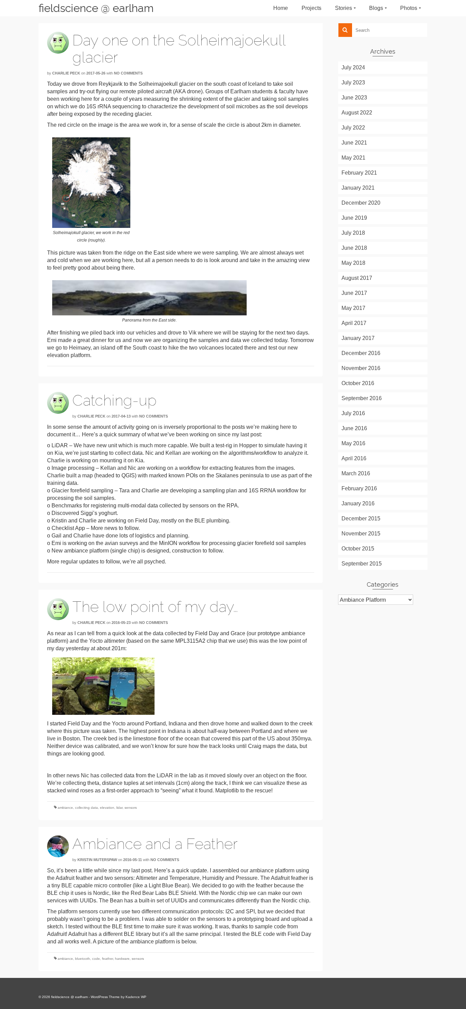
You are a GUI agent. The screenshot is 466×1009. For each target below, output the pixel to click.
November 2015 (360, 533)
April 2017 (353, 323)
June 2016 (354, 428)
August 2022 (356, 112)
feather (107, 958)
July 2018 (353, 233)
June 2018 (354, 248)
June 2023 (354, 97)
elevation (107, 807)
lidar (119, 807)
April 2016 (353, 458)
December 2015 (360, 518)
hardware (122, 958)
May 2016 (353, 443)
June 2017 (354, 293)
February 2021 (359, 173)
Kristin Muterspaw (97, 860)
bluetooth (82, 958)
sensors (131, 807)
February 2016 (359, 488)
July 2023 (353, 82)
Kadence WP (136, 997)
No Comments (128, 73)
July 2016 (353, 413)
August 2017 (356, 278)
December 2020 (360, 203)
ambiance (65, 807)
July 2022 (353, 128)
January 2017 (358, 338)
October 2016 (357, 383)
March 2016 (355, 473)
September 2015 (361, 564)
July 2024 (353, 67)
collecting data (86, 807)
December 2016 (360, 353)
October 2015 (357, 548)
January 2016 (358, 503)
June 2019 (354, 218)
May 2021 (353, 158)
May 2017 (353, 308)
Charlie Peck (66, 73)
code (96, 958)
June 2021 (354, 143)
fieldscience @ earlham (96, 8)
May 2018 (353, 263)
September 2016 (361, 398)
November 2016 (360, 368)
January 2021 (358, 188)
